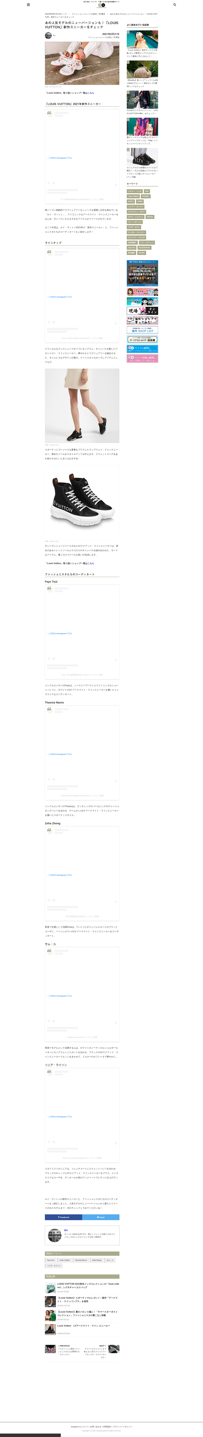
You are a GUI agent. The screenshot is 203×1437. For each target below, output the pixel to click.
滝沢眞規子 (132, 243)
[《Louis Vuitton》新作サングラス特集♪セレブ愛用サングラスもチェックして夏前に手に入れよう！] (142, 47)
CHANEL (145, 196)
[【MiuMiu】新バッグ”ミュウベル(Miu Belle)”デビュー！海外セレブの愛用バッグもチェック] (142, 77)
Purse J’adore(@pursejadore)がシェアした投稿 (82, 338)
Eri (54, 35)
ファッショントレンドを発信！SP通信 (103, 37)
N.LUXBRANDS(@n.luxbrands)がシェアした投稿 (82, 199)
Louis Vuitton (65, 1260)
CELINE (142, 253)
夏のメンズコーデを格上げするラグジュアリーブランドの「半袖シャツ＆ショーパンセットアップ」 (142, 140)
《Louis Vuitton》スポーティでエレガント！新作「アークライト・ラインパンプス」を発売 (87, 1300)
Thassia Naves (81, 1260)
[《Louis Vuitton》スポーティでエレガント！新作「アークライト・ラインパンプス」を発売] (50, 1305)
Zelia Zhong (96, 1260)
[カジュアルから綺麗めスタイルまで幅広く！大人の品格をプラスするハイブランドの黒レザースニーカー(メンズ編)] (142, 164)
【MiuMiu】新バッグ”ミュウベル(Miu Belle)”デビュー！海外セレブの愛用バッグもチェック (142, 83)
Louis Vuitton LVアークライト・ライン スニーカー (83, 1326)
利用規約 (107, 1427)
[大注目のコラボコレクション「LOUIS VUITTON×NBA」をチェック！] (142, 107)
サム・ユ (110, 1260)
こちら (91, 93)
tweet (102, 1217)
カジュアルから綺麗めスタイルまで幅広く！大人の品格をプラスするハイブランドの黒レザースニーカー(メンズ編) (142, 172)
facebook (64, 1217)
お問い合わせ (95, 1427)
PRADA (150, 217)
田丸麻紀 (131, 253)
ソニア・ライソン (53, 1266)
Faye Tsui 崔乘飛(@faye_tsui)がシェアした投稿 (82, 675)
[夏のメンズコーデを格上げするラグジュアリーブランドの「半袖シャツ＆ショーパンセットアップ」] (142, 134)
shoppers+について (79, 1427)
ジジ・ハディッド (134, 222)
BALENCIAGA (144, 248)
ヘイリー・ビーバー (135, 207)
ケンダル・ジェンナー (136, 232)
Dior (147, 191)
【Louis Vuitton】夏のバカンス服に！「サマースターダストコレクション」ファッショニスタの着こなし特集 (87, 1314)
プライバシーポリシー (122, 1427)
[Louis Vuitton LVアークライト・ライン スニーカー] (50, 1333)
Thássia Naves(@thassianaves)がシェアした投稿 (82, 795)
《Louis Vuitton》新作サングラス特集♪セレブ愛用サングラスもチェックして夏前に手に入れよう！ (142, 53)
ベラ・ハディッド (147, 243)
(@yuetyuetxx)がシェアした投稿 (83, 1037)
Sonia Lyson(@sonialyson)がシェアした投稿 (82, 1158)
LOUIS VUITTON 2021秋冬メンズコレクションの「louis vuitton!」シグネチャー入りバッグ (88, 1286)
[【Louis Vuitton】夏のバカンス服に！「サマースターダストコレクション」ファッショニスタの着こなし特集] (50, 1319)
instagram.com (55, 87)
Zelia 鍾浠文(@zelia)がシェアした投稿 (82, 916)
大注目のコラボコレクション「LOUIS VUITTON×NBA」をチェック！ (142, 111)
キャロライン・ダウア (136, 212)
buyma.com (54, 445)
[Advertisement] (101, 1395)
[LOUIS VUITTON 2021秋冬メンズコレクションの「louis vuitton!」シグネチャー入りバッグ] (50, 1291)
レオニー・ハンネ (134, 191)
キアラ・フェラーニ (135, 217)
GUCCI (131, 201)
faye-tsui (50, 1260)
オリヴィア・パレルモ (136, 237)
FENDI (139, 201)
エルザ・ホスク (134, 227)
